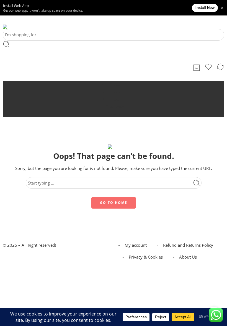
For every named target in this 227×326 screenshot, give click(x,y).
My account (136, 245)
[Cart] (196, 68)
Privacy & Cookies (146, 257)
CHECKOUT (116, 114)
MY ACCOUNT (116, 107)
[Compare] (220, 67)
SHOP (116, 92)
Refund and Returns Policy (188, 245)
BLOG (116, 99)
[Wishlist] (208, 67)
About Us (188, 257)
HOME (117, 85)
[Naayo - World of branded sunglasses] (11, 27)
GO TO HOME (113, 202)
